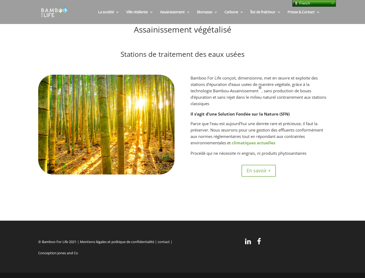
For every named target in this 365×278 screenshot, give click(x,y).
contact (164, 241)
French (304, 3)
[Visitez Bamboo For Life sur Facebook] (259, 242)
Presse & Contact (301, 12)
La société (106, 12)
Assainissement (172, 12)
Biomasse (204, 12)
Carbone (231, 12)
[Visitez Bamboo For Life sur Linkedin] (248, 242)
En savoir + (258, 171)
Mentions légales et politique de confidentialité (117, 241)
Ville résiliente (137, 12)
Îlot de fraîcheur (262, 12)
